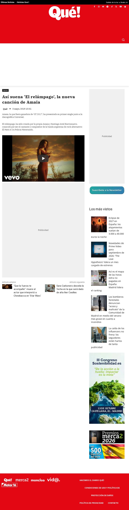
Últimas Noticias (7, 2)
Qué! (5, 101)
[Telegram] (107, 7)
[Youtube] (120, 7)
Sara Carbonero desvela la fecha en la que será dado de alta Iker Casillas (70, 281)
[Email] (71, 302)
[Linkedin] (64, 302)
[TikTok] (112, 7)
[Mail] (103, 7)
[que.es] (64, 13)
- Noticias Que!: (22, 2)
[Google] (125, 7)
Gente (5, 83)
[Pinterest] (42, 302)
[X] (116, 7)
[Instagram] (99, 7)
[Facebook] (94, 7)
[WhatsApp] (49, 302)
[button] (123, 32)
